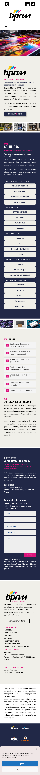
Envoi (30, 555)
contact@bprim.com (17, 487)
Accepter (20, 764)
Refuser (20, 770)
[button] (37, 749)
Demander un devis (17, 621)
